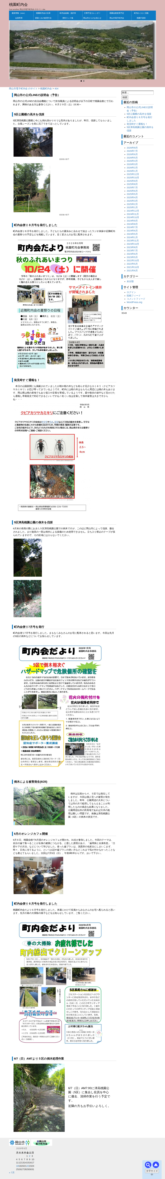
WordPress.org (134, 302)
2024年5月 (132, 234)
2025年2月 (132, 204)
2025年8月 (132, 184)
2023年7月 (132, 250)
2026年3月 (132, 164)
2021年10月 (133, 267)
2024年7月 (132, 227)
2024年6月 (132, 230)
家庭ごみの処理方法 (43, 18)
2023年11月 (133, 240)
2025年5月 (132, 194)
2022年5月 (132, 264)
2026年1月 (132, 171)
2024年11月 (133, 214)
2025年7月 (132, 187)
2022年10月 (133, 260)
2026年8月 (132, 147)
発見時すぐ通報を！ (137, 124)
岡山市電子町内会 (117, 18)
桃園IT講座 (141, 18)
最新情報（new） (19, 13)
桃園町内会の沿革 (43, 13)
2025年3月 (132, 201)
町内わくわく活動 (141, 13)
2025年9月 (132, 181)
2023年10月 (133, 244)
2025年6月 (132, 191)
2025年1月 (132, 207)
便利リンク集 (67, 18)
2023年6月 (132, 254)
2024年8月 (132, 224)
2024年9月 (132, 220)
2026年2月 (132, 167)
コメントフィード (136, 299)
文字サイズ (152, 1171)
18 (17, 1166)
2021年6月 (132, 270)
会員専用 (18, 18)
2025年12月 (133, 174)
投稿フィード (134, 295)
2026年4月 (132, 161)
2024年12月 (133, 210)
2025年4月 (132, 197)
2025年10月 (133, 177)
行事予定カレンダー (92, 13)
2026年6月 (132, 154)
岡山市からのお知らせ (92, 18)
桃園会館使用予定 (117, 13)
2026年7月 (132, 151)
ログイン (131, 292)
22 (27, 1166)
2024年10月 (133, 217)
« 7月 (12, 1172)
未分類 (130, 281)
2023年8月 (132, 247)
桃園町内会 (18, 4)
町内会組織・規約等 (68, 13)
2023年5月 (132, 257)
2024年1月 (132, 237)
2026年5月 (132, 157)
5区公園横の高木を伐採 (139, 114)
